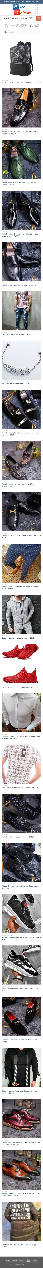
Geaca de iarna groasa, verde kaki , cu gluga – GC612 (19, 1246)
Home (6, 25)
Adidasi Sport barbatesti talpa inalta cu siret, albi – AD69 (21, 990)
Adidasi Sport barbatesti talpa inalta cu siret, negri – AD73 (21, 938)
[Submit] (38, 18)
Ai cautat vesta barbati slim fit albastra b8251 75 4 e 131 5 (22, 26)
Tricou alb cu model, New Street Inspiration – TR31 (21, 788)
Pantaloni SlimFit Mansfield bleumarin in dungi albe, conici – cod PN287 (21, 588)
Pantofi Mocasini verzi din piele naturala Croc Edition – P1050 (19, 184)
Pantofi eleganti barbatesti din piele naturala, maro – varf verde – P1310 (21, 1195)
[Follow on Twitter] (37, 9)
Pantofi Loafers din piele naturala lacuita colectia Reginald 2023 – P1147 (20, 132)
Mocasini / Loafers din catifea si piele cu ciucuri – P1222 (20, 1041)
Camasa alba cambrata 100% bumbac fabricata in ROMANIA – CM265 (21, 737)
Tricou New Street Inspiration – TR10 (16, 334)
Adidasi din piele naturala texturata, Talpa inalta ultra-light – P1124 (20, 887)
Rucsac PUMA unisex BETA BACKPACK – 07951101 (21, 82)
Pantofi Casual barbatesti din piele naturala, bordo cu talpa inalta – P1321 (21, 1143)
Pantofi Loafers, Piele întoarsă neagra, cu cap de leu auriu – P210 (20, 434)
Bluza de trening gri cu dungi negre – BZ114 (18, 638)
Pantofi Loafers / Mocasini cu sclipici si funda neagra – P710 (18, 485)
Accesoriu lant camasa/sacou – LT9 (15, 384)
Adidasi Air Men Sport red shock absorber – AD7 (20, 687)
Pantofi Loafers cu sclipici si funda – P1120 (18, 837)
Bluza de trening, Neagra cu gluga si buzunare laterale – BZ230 (19, 1092)
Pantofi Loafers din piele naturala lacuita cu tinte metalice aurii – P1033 (20, 235)
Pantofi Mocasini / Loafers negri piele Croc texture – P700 (21, 536)
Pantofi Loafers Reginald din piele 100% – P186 (20, 285)
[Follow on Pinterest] (37, 13)
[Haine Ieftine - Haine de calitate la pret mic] (21, 9)
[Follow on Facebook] (37, 6)
